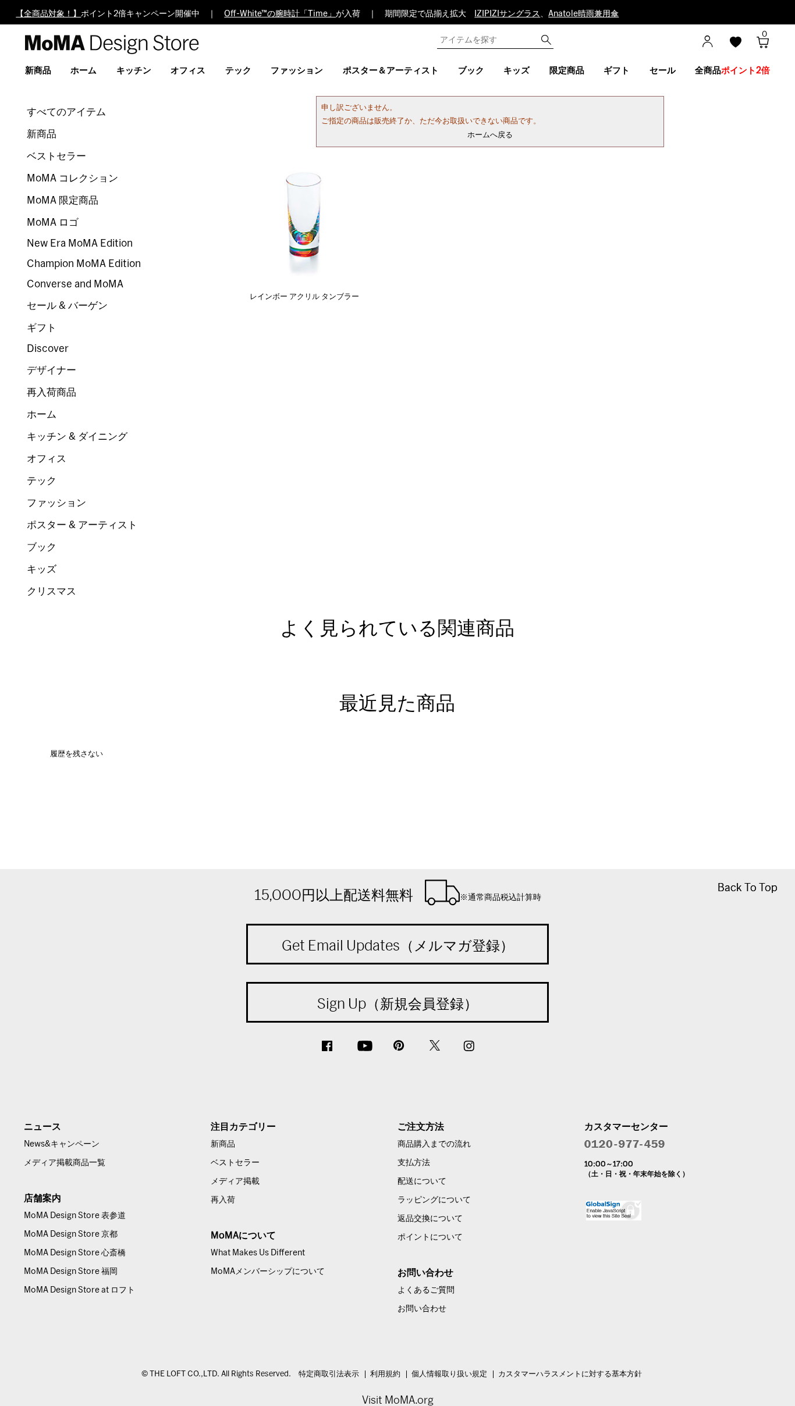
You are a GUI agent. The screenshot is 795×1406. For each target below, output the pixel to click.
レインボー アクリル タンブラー (304, 297)
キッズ (41, 569)
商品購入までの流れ (434, 1144)
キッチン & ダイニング (77, 437)
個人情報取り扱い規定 (449, 1374)
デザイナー (51, 370)
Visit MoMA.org (398, 1400)
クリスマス (51, 591)
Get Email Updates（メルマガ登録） (398, 945)
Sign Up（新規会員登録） (397, 1003)
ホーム (41, 414)
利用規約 (385, 1374)
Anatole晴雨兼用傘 (583, 14)
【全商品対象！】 (48, 14)
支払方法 (414, 1163)
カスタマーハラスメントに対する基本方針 (570, 1374)
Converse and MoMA (75, 284)
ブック (41, 547)
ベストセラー (56, 156)
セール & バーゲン (67, 306)
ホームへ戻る (490, 135)
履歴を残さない (76, 754)
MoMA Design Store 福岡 (71, 1272)
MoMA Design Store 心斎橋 (75, 1253)
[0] (758, 45)
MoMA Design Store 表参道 (75, 1216)
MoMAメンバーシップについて (268, 1272)
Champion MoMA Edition (84, 264)
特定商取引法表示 (329, 1374)
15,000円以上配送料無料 (397, 895)
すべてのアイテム (66, 112)
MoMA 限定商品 (62, 200)
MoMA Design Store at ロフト (79, 1290)
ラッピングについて (434, 1200)
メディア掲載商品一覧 (64, 1163)
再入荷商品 (51, 392)
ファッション (56, 503)
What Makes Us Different (258, 1253)
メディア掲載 (235, 1181)
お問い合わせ (422, 1309)
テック (41, 481)
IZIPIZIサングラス (507, 14)
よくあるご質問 (426, 1290)
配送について (422, 1181)
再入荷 (223, 1200)
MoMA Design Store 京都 (71, 1234)
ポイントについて (430, 1237)
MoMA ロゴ (53, 222)
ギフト (41, 328)
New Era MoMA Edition (80, 243)
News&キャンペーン (62, 1144)
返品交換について (430, 1219)
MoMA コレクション (72, 178)
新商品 (41, 134)
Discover (48, 349)
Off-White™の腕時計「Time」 (280, 14)
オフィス (46, 459)
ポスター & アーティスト (82, 525)
